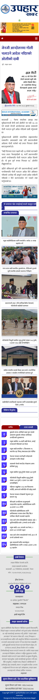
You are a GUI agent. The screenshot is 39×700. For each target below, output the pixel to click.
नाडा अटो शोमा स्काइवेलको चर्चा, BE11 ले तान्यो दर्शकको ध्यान (23, 536)
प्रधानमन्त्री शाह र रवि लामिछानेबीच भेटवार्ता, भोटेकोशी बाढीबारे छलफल (19, 304)
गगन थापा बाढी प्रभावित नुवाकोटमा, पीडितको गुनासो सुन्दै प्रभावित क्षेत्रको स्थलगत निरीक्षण (20, 269)
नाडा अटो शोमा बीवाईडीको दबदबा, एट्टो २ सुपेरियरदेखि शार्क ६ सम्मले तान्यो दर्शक (23, 521)
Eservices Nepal (29, 698)
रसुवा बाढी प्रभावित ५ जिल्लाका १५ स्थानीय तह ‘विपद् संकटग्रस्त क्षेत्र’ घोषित (22, 450)
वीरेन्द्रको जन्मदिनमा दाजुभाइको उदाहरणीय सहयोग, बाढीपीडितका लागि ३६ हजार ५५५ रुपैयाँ (22, 504)
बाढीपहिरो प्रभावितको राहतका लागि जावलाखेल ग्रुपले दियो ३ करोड (19, 403)
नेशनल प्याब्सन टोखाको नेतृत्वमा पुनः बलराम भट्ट (21, 496)
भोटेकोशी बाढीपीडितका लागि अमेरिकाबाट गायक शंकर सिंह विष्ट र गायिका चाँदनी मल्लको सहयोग (21, 513)
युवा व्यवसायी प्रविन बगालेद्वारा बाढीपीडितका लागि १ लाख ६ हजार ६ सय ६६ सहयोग (23, 545)
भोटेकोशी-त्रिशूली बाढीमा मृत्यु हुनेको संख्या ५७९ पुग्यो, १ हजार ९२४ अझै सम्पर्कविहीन (21, 480)
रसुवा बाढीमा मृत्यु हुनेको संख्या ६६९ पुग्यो (23, 472)
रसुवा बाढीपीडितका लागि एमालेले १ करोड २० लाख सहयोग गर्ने (19, 242)
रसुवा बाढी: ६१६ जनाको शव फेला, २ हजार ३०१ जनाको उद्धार (21, 529)
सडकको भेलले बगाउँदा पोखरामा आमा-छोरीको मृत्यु (22, 465)
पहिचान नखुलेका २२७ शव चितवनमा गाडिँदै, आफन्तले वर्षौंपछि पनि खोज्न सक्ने (23, 488)
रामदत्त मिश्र (19, 607)
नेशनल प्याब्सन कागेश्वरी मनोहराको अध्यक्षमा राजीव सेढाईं (21, 457)
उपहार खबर (8, 64)
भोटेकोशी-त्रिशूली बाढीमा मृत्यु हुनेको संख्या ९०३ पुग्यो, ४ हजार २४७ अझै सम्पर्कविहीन (19, 341)
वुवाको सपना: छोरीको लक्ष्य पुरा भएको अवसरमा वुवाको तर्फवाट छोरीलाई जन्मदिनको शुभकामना (22, 435)
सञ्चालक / (16, 603)
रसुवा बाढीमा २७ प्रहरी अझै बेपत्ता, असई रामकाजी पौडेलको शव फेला (22, 443)
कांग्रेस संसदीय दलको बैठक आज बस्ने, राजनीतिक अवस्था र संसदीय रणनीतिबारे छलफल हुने (19, 371)
